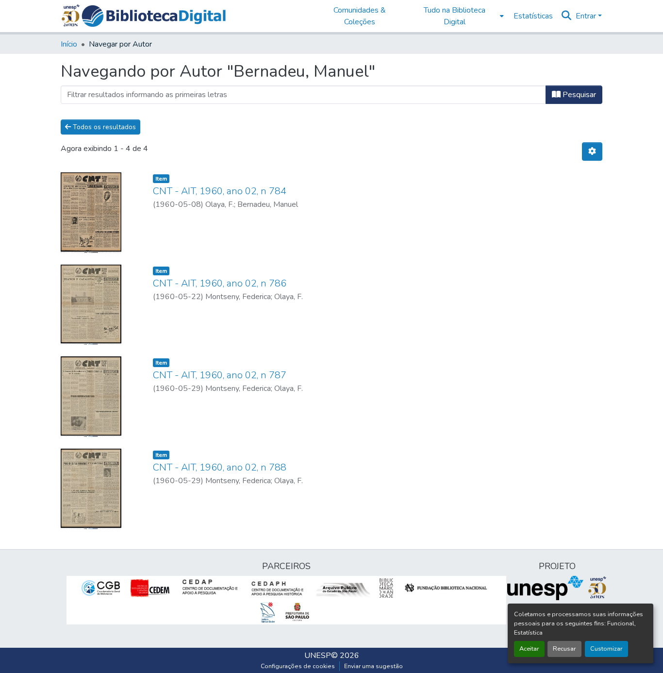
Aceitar (529, 648)
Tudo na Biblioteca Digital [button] (454, 16)
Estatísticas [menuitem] (533, 16)
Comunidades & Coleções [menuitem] (359, 16)
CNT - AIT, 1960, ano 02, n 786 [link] (219, 283)
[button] (154, 16)
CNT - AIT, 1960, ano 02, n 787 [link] (219, 375)
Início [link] (69, 44)
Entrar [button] (587, 16)
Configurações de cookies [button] (298, 666)
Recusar (564, 648)
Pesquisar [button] (578, 94)
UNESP (317, 655)
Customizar (606, 648)
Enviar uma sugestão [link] (373, 666)
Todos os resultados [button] (103, 127)
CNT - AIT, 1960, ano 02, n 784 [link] (219, 191)
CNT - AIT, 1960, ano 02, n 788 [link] (219, 467)
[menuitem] (457, 16)
